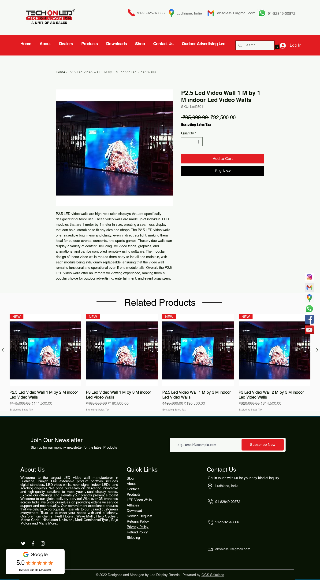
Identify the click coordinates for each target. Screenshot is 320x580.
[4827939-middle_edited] (309, 298)
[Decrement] (185, 141)
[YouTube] (309, 329)
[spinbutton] (192, 141)
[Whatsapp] (309, 308)
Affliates (133, 505)
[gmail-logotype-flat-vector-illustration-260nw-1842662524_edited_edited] (309, 287)
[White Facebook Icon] (33, 543)
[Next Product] (317, 350)
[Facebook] (309, 319)
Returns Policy (138, 521)
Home (60, 72)
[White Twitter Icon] (23, 543)
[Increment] (199, 141)
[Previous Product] (3, 350)
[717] (309, 277)
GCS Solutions (212, 575)
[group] (160, 363)
